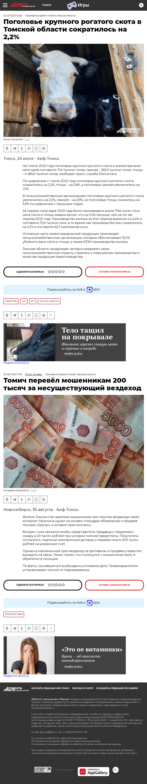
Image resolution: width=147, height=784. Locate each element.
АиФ (27, 139)
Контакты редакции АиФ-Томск (50, 688)
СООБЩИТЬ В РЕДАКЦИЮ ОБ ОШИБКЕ (117, 688)
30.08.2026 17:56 (12, 374)
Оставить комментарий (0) (114, 272)
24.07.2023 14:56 (12, 15)
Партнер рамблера (64, 770)
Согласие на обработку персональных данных (59, 738)
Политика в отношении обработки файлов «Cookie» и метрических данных (76, 744)
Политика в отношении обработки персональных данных (65, 741)
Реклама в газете (82, 688)
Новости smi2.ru (16, 363)
